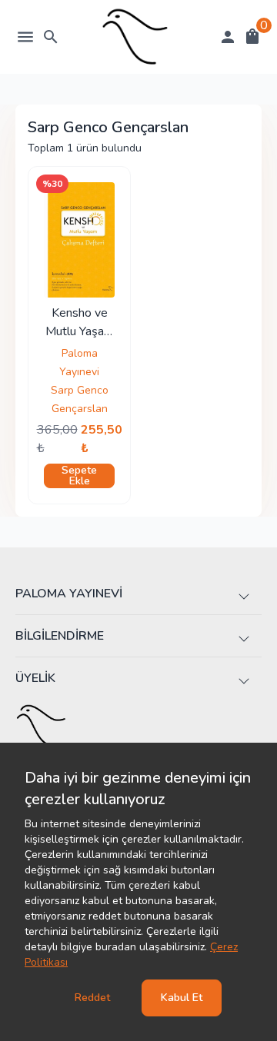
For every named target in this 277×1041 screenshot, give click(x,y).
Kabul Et (181, 997)
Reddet (92, 997)
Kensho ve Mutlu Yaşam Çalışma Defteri (79, 322)
